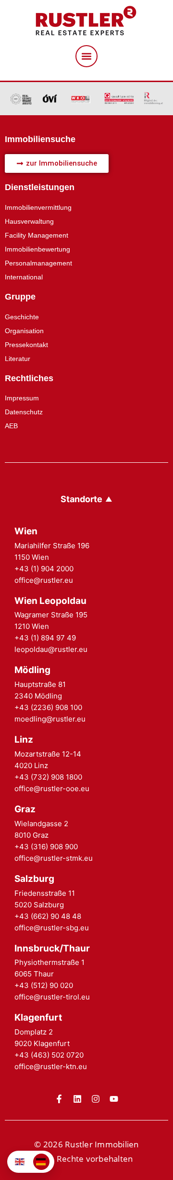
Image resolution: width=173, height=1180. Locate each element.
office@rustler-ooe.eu (51, 788)
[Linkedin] (77, 1099)
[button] (86, 56)
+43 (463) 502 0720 (49, 1055)
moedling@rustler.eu (50, 718)
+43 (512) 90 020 (43, 985)
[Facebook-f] (59, 1099)
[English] (20, 1162)
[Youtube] (114, 1099)
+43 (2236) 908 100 (48, 707)
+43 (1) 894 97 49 (45, 637)
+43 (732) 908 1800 (48, 777)
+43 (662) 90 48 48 (47, 916)
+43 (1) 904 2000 (44, 568)
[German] (41, 1162)
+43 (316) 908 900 (46, 846)
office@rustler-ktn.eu (50, 1066)
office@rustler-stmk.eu (53, 858)
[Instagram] (95, 1099)
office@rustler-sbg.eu (51, 927)
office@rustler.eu (43, 580)
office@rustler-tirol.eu (52, 996)
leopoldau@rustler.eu (50, 649)
